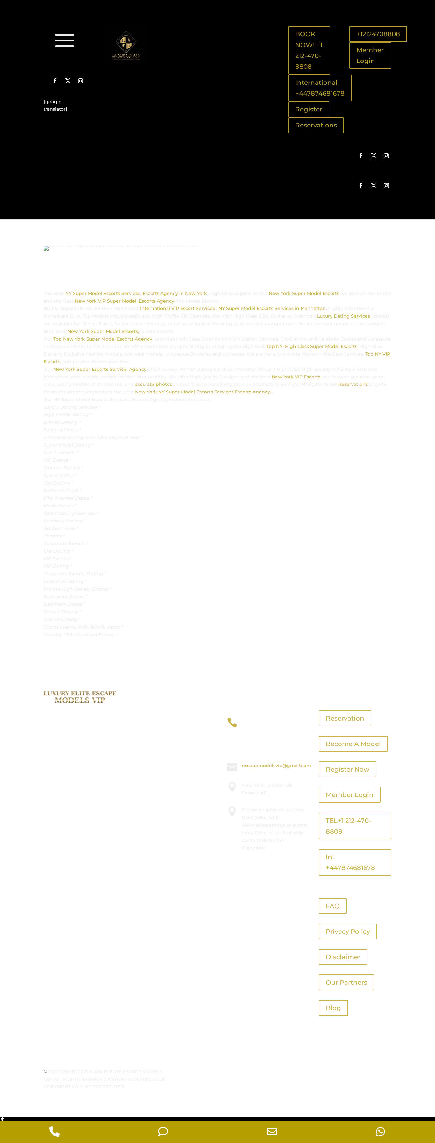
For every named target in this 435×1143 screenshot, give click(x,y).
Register (308, 109)
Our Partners (346, 982)
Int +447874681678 (350, 862)
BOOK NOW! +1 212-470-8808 (308, 50)
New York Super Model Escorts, (103, 331)
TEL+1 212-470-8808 (348, 826)
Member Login (370, 55)
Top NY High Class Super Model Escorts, (313, 346)
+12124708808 (378, 34)
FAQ (333, 906)
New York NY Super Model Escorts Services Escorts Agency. (203, 392)
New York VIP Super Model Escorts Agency (124, 301)
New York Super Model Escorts (304, 293)
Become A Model (353, 744)
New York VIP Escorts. (295, 377)
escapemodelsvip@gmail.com (276, 765)
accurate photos (153, 384)
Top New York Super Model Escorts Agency (103, 339)
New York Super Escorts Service (90, 369)
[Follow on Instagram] (80, 81)
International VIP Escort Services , (178, 308)
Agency (138, 369)
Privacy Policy (348, 931)
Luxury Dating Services (343, 316)
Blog (333, 1008)
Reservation (345, 718)
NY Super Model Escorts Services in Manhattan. (272, 308)
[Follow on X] (68, 81)
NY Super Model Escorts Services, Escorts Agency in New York (136, 293)
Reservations (316, 125)
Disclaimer (343, 957)
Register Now (347, 769)
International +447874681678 (320, 88)
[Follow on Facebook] (55, 81)
